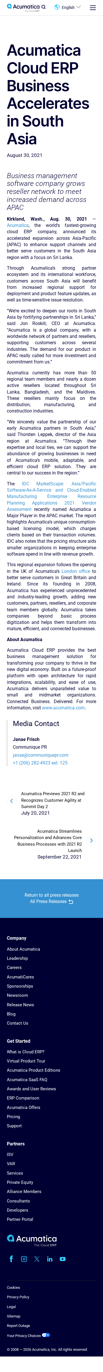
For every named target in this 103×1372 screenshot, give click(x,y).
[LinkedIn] (49, 1259)
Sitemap (13, 1316)
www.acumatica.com (63, 708)
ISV (10, 1154)
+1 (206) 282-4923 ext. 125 (40, 763)
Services (15, 1173)
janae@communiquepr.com (40, 755)
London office (76, 571)
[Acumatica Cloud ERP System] (32, 1245)
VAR (11, 1163)
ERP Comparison (23, 1098)
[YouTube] (62, 1259)
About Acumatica (23, 949)
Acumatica (18, 225)
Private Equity (20, 1182)
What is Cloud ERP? (25, 1051)
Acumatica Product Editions (33, 1070)
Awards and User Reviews (31, 1088)
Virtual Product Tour (26, 1061)
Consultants (18, 1201)
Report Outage (18, 1326)
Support (14, 1125)
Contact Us (17, 1023)
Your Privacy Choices (24, 1336)
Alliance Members (24, 1191)
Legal (11, 1307)
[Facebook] (11, 1259)
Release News (20, 1004)
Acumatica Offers (23, 1107)
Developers (17, 1210)
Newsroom (17, 995)
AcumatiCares (20, 977)
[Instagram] (24, 1259)
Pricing (13, 1116)
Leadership (17, 958)
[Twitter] (37, 1259)
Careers (14, 967)
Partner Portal (20, 1219)
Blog (11, 1014)
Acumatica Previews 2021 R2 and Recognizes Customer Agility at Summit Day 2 (52, 800)
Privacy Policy (18, 1297)
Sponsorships (20, 986)
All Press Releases (48, 901)
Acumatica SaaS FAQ (27, 1079)
